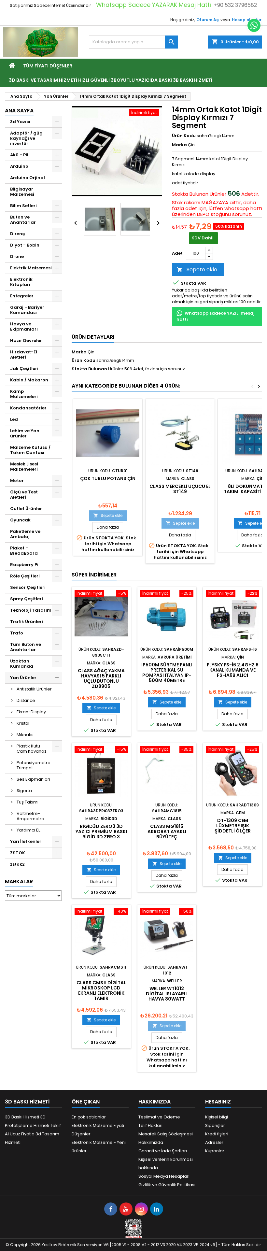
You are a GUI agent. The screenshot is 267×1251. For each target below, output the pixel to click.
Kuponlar (214, 1151)
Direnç (17, 234)
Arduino (19, 166)
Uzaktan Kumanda (21, 663)
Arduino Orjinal (27, 178)
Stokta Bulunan (190, 194)
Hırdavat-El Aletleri (23, 354)
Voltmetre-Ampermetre (30, 816)
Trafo (16, 633)
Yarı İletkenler (25, 841)
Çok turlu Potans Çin (107, 478)
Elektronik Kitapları (21, 282)
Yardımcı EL (28, 830)
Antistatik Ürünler (34, 689)
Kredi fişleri (216, 1134)
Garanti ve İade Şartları (162, 1151)
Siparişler (215, 1125)
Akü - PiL (19, 155)
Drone (17, 256)
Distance (26, 700)
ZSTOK (17, 853)
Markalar (19, 881)
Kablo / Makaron (29, 380)
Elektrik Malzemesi (31, 268)
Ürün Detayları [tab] (93, 337)
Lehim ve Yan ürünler (24, 433)
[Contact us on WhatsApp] (253, 25)
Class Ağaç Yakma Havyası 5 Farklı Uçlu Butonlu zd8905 (101, 678)
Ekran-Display (31, 712)
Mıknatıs (25, 735)
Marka (179, 145)
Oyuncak (20, 520)
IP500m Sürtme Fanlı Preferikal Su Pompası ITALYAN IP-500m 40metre (166, 672)
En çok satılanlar (89, 1117)
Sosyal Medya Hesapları (164, 1176)
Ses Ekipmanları (33, 779)
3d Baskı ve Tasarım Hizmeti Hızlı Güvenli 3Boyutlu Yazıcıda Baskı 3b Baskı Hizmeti (110, 80)
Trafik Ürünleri (26, 621)
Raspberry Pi (24, 565)
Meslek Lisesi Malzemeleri (24, 466)
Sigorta (24, 791)
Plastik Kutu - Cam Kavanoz (32, 748)
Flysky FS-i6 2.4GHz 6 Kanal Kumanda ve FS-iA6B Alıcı (233, 669)
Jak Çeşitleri (24, 368)
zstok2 (17, 864)
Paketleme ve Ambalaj (25, 534)
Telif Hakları (150, 1125)
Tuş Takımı (27, 802)
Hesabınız (218, 1101)
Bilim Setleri (23, 206)
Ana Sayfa (19, 110)
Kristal (23, 723)
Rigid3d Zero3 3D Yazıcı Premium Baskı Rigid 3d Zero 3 (101, 831)
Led (14, 419)
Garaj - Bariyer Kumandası (27, 310)
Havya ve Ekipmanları (24, 326)
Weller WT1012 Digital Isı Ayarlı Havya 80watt (167, 993)
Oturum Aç (207, 19)
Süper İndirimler (94, 574)
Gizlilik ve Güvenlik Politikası (166, 1185)
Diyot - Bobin (24, 245)
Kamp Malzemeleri (24, 394)
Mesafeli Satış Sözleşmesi (165, 1134)
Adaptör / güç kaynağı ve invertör (26, 138)
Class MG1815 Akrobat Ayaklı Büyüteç (167, 831)
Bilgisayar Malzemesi (22, 191)
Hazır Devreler (26, 340)
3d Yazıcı (20, 122)
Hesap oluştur (246, 19)
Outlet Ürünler (26, 508)
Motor (17, 480)
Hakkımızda (150, 1142)
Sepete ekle (197, 269)
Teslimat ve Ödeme (159, 1117)
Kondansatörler (28, 408)
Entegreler (22, 296)
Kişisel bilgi (216, 1117)
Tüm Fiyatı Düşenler (47, 66)
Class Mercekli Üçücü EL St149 (180, 489)
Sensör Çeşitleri (28, 587)
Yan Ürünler (23, 678)
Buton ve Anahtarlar (23, 219)
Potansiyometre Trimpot (33, 765)
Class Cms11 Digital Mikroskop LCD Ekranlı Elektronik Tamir (101, 990)
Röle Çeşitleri (25, 576)
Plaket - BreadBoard (24, 550)
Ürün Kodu (184, 136)
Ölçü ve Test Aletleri (24, 494)
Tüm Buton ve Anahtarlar (25, 647)
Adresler (214, 1142)
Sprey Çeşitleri (26, 599)
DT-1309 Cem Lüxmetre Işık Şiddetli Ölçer (233, 825)
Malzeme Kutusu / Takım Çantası (30, 450)
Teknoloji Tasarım (30, 610)
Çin (91, 352)
